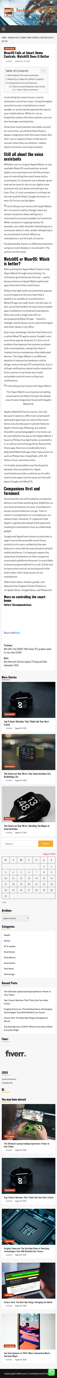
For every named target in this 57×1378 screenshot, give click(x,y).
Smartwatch (9, 48)
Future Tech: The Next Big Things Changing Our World (26, 1019)
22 (44, 884)
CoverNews (33, 1373)
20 (29, 884)
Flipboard (46, 589)
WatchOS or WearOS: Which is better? (25, 79)
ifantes (7, 940)
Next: (25, 661)
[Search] (53, 29)
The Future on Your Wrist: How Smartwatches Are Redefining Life (27, 775)
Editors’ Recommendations (27, 90)
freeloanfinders (9, 1079)
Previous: (28, 649)
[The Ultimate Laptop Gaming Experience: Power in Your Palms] (28, 1122)
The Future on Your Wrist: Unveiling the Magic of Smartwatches (27, 827)
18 (13, 884)
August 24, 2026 (21, 780)
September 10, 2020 (22, 61)
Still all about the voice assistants (23, 75)
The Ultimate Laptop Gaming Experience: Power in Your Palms (27, 993)
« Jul (4, 902)
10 (5, 878)
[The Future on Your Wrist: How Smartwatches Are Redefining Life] (28, 752)
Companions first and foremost (22, 82)
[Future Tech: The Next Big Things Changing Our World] (28, 1281)
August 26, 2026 (20, 728)
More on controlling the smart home (29, 86)
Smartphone (9, 957)
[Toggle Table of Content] (42, 70)
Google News (28, 589)
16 (51, 878)
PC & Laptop (9, 946)
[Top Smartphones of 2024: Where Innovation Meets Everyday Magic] (28, 1332)
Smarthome (9, 952)
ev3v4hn (9, 61)
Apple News (13, 589)
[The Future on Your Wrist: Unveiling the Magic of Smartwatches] (28, 804)
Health (7, 935)
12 (21, 878)
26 (21, 890)
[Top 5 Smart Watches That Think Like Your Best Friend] (28, 700)
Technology (9, 974)
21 (36, 884)
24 (5, 890)
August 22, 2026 (21, 832)
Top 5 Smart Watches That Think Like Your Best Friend (26, 723)
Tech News (9, 968)
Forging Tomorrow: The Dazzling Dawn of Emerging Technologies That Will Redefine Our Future (28, 1011)
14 (36, 878)
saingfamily (7, 1082)
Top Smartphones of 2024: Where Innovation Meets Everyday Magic (28, 1028)
